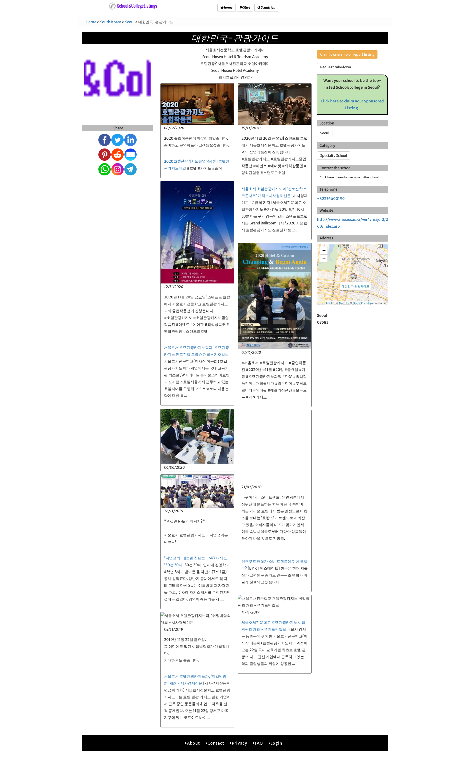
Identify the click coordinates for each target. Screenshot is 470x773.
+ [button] (324, 251)
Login (276, 743)
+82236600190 (331, 198)
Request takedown (335, 67)
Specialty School (333, 155)
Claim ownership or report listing (347, 54)
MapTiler (344, 303)
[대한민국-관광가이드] (354, 276)
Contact (216, 743)
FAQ (259, 743)
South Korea (110, 22)
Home (228, 7)
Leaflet (330, 303)
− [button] (324, 258)
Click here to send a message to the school (349, 177)
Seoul (129, 22)
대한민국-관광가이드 (355, 286)
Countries (267, 7)
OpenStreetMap (362, 303)
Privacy (239, 743)
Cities (246, 7)
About (193, 743)
